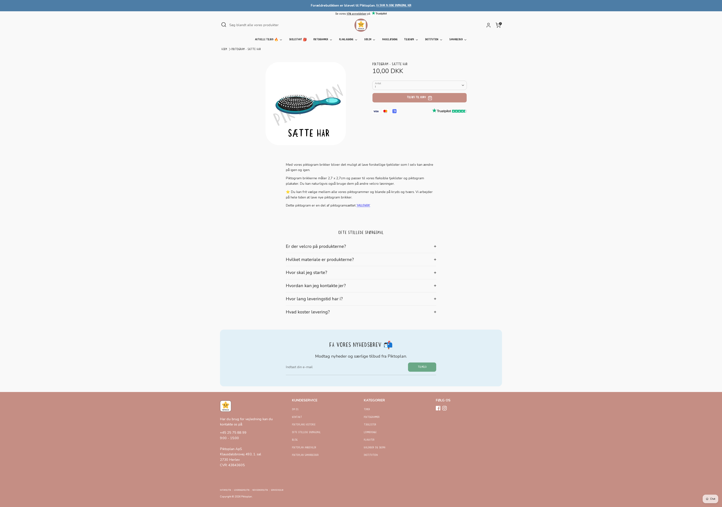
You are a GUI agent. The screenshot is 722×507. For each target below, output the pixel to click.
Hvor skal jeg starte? (306, 272)
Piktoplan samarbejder (305, 455)
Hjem (224, 49)
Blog (295, 440)
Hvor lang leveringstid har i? (314, 299)
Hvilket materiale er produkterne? (320, 260)
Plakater (369, 440)
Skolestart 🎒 (298, 39)
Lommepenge (370, 432)
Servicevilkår (277, 490)
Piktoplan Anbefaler (304, 447)
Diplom (368, 39)
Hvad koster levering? (308, 312)
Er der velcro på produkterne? (316, 246)
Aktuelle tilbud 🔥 (267, 39)
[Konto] (488, 25)
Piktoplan (246, 496)
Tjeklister (370, 424)
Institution (432, 39)
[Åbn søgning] (224, 24)
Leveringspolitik (242, 490)
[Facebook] (438, 408)
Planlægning (346, 39)
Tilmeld (422, 367)
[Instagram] (444, 408)
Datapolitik (225, 490)
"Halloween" (363, 205)
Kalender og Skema (374, 447)
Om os (295, 409)
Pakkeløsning (389, 39)
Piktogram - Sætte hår (246, 49)
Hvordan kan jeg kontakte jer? (316, 286)
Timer (367, 409)
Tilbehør (409, 39)
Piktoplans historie (303, 424)
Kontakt (297, 417)
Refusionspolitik (260, 490)
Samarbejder (456, 39)
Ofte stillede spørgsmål (306, 432)
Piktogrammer (321, 39)
